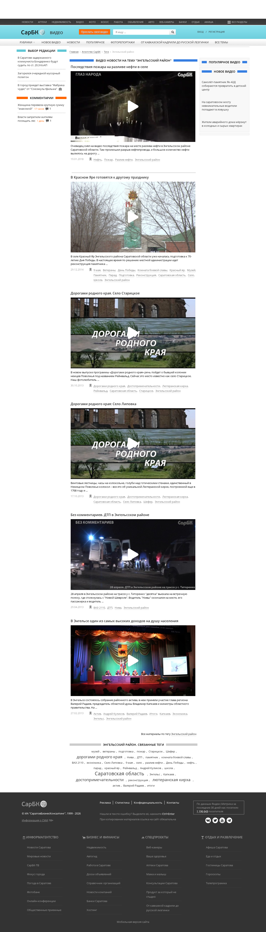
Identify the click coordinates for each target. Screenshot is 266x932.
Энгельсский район (147, 159)
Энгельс (99, 718)
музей (95, 751)
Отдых (196, 22)
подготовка (125, 751)
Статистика (122, 802)
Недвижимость (61, 22)
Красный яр (177, 270)
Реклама (105, 802)
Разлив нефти (124, 159)
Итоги (153, 714)
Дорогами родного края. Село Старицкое (105, 293)
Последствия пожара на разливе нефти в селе (109, 67)
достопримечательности (100, 779)
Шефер (148, 502)
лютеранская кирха (172, 779)
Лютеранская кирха (175, 386)
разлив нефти (154, 762)
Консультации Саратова (161, 883)
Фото (92, 22)
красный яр (112, 768)
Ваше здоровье (156, 856)
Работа (118, 22)
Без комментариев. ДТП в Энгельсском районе (110, 515)
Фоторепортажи (123, 42)
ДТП (109, 607)
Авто (151, 22)
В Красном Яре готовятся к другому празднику (110, 177)
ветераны (109, 751)
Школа (98, 280)
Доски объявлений (99, 874)
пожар (141, 751)
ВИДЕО (56, 32)
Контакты (173, 802)
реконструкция (138, 780)
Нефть (98, 159)
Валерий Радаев (137, 714)
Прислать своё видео (94, 32)
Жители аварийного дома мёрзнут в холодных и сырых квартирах (224, 124)
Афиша (208, 22)
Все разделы (239, 22)
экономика (94, 762)
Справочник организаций (103, 883)
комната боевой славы (176, 757)
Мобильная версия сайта (133, 922)
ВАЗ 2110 (99, 607)
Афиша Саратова (217, 847)
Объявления (135, 22)
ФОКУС (105, 22)
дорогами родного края (99, 756)
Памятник (100, 275)
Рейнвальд (100, 391)
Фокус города (36, 874)
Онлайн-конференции (41, 901)
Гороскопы (213, 874)
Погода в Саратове (39, 883)
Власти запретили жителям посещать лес (35, 119)
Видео (80, 22)
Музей (191, 270)
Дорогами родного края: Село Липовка (103, 404)
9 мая (97, 270)
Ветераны (109, 270)
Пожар (108, 159)
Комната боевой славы (152, 270)
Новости (27, 22)
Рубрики (27, 42)
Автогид (92, 856)
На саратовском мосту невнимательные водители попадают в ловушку (219, 105)
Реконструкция (146, 275)
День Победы (126, 270)
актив (116, 785)
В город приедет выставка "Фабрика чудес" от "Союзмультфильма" (41, 87)
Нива (118, 607)
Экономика (179, 714)
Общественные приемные (44, 910)
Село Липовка (132, 502)
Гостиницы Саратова (219, 865)
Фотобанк (33, 892)
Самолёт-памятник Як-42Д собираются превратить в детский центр (224, 85)
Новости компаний (99, 892)
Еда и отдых (213, 856)
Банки (183, 22)
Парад (113, 275)
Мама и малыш (156, 874)
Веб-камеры (166, 22)
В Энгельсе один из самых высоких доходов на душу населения (124, 621)
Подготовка (126, 275)
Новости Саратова (39, 847)
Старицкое (146, 391)
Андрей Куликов (113, 714)
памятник (151, 757)
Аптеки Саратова (157, 865)
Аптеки (42, 22)
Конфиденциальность (148, 802)
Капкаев (165, 714)
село (139, 762)
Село (191, 275)
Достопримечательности (143, 386)
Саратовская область (172, 275)
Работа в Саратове (99, 865)
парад (97, 768)
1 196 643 (202, 811)
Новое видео (51, 42)
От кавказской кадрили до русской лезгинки (175, 42)
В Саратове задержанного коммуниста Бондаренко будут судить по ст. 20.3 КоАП (38, 61)
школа (168, 768)
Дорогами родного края (109, 386)
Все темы (221, 42)
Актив (97, 714)
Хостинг (92, 910)
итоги (151, 785)
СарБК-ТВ (33, 865)
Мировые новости (39, 856)
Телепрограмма (216, 883)
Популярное (95, 42)
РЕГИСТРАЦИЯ (217, 31)
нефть (191, 762)
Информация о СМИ (35, 820)
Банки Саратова (97, 901)
